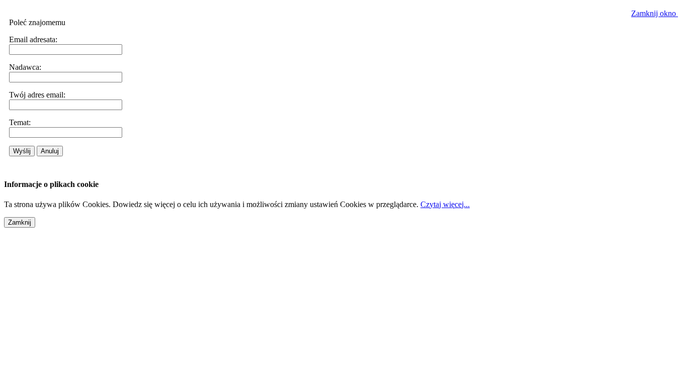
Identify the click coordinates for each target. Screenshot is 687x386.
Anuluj (50, 151)
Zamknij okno (654, 13)
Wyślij (22, 151)
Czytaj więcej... (445, 204)
